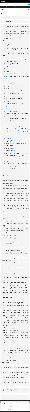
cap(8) (3, 390)
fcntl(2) (15, 61)
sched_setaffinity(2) (17, 130)
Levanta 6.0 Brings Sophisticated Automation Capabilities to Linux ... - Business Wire (9, 406)
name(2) (5, 100)
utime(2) (8, 48)
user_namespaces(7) (19, 86)
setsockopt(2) (7, 76)
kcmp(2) (11, 138)
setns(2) (7, 109)
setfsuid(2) (25, 95)
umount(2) (26, 99)
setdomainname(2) (10, 100)
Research (28, 9)
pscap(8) (8, 390)
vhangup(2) (6, 161)
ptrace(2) (8, 118)
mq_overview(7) (26, 156)
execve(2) (6, 106)
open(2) (8, 106)
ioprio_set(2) (7, 104)
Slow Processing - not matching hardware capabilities (6, 409)
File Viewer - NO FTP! (3, 403)
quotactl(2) (21, 99)
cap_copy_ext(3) (20, 389)
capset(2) (7, 282)
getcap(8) (28, 377)
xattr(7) (22, 103)
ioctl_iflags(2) (19, 63)
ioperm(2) (15, 140)
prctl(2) (19, 206)
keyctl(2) (18, 111)
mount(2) (24, 99)
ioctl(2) (25, 59)
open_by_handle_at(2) (8, 45)
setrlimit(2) (13, 150)
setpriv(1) (7, 389)
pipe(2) (10, 106)
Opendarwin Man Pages (3, 9)
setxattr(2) (13, 217)
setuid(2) (17, 95)
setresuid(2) (22, 95)
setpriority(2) (14, 128)
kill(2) (17, 59)
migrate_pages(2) (8, 131)
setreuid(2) (19, 95)
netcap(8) (6, 390)
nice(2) (12, 128)
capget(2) (18, 322)
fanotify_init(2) (8, 110)
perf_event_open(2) (8, 108)
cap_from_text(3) (25, 389)
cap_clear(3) (16, 389)
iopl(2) (12, 140)
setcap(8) (27, 216)
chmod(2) (6, 48)
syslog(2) (10, 163)
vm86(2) (11, 101)
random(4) (22, 116)
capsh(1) (4, 389)
